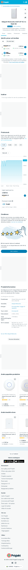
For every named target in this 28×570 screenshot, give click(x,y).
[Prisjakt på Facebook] (12, 562)
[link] (9, 392)
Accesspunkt (15, 311)
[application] (14, 171)
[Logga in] (26, 2)
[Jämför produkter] (25, 17)
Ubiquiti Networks (16, 303)
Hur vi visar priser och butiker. (16, 62)
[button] (25, 9)
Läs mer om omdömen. (17, 222)
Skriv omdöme (17, 26)
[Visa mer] (2, 47)
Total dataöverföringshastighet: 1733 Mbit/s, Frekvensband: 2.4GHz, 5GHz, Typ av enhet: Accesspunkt (14, 29)
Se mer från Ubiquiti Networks (8, 333)
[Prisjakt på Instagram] (15, 562)
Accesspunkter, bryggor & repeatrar (11, 6)
